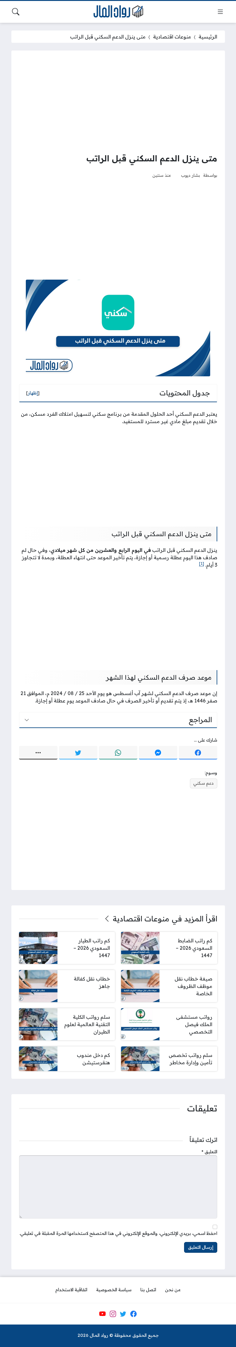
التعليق (209, 1152)
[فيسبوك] (198, 752)
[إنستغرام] (112, 1313)
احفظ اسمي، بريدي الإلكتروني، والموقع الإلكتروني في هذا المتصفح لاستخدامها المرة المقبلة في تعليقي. (118, 1233)
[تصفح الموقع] (220, 11)
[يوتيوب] (102, 1313)
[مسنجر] (158, 752)
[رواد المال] (118, 12)
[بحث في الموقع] (15, 11)
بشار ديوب (190, 175)
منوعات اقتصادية (172, 37)
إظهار (33, 393)
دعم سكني (203, 783)
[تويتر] (78, 752)
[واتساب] (118, 752)
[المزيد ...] (38, 752)
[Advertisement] (118, 101)
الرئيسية (208, 37)
